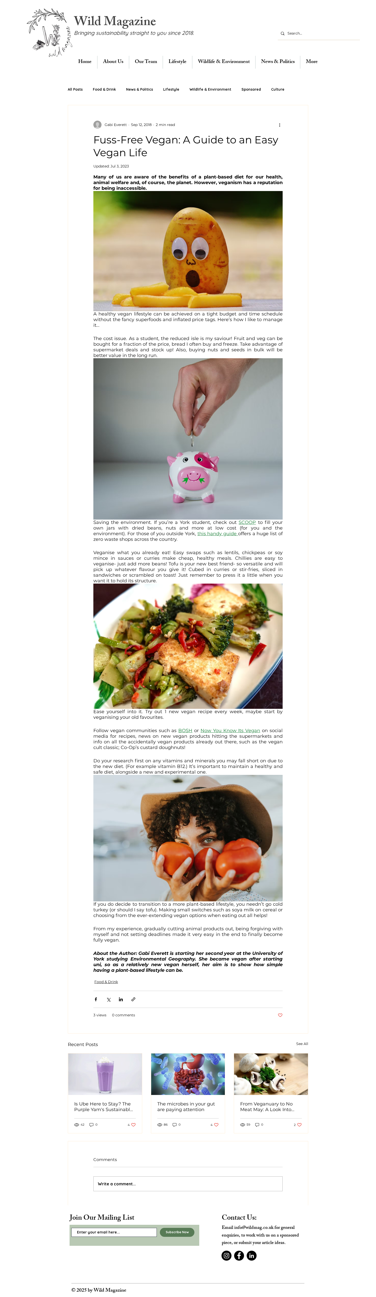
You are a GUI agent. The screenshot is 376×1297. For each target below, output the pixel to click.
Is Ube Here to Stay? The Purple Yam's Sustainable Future (103, 1106)
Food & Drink (104, 89)
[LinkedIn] (252, 1256)
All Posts (75, 89)
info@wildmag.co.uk (253, 1228)
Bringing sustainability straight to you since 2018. (134, 32)
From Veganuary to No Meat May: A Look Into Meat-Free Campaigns (266, 1106)
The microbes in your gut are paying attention (186, 1106)
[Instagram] (226, 1256)
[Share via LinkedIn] (120, 999)
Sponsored (251, 89)
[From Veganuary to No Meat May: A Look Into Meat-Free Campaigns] (271, 1074)
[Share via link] (133, 999)
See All (302, 1043)
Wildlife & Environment (210, 89)
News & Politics (139, 89)
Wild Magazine (115, 23)
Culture (277, 89)
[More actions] (280, 125)
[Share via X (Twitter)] (108, 999)
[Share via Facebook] (95, 999)
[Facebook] (239, 1256)
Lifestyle (171, 89)
